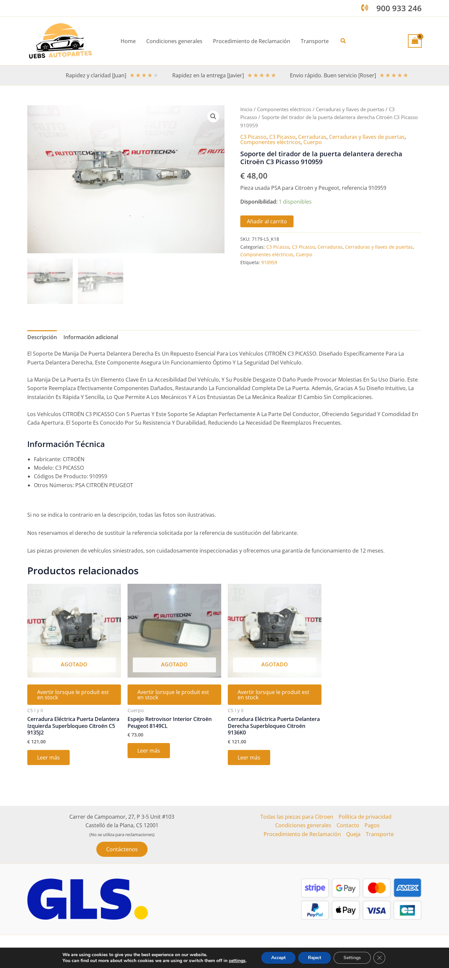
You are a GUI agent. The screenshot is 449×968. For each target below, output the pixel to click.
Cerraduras (312, 136)
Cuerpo (312, 142)
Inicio (246, 109)
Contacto (348, 825)
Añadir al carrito (267, 221)
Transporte (380, 834)
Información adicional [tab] (90, 337)
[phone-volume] (365, 8)
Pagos (372, 825)
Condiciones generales (303, 825)
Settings (352, 958)
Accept (278, 958)
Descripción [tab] (42, 337)
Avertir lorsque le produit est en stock (73, 694)
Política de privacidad (365, 816)
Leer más (48, 757)
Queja (353, 834)
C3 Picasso (253, 136)
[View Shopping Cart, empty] (415, 40)
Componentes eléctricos (284, 109)
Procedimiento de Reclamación (302, 834)
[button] (343, 41)
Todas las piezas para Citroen (296, 816)
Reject (314, 958)
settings (237, 961)
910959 (269, 262)
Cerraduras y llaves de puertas (350, 109)
